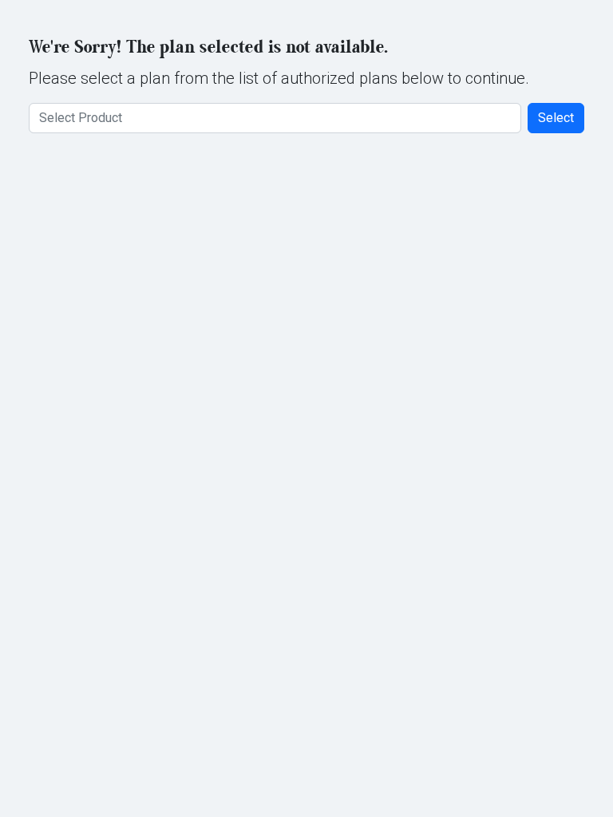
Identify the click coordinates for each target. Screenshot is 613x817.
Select (556, 117)
